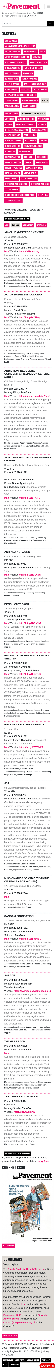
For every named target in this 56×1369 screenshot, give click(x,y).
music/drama (11, 178)
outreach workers (40, 184)
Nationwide (28, 225)
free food (42, 156)
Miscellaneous (40, 89)
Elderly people (12, 73)
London (15, 225)
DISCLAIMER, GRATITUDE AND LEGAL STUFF (21, 1360)
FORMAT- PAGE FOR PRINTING (17, 1153)
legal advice (42, 162)
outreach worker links (16, 184)
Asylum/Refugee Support (17, 56)
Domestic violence (38, 62)
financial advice (12, 156)
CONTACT (46, 1360)
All (6, 225)
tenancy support (13, 200)
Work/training (12, 105)
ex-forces (10, 151)
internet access (13, 162)
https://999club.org (29, 251)
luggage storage (34, 167)
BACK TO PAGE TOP (10, 1335)
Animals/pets (30, 51)
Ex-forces (28, 73)
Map (6, 251)
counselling (29, 135)
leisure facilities (13, 167)
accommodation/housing (33, 113)
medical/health (12, 173)
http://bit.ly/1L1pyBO (30, 674)
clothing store (12, 135)
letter (23, 1304)
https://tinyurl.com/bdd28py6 (34, 396)
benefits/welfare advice (16, 129)
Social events (11, 100)
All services (11, 40)
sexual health (11, 189)
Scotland (41, 225)
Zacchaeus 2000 (12, 1315)
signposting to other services (19, 194)
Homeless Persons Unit (35, 84)
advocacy (9, 118)
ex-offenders (25, 151)
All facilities (11, 113)
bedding (42, 124)
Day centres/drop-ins (15, 62)
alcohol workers (26, 118)
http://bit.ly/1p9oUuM (30, 939)
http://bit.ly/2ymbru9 (24, 1112)
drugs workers (12, 146)
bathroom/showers (25, 124)
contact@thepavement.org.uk (19, 1322)
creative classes (13, 140)
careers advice (39, 129)
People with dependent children (20, 94)
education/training (33, 146)
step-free (43, 194)
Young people (29, 105)
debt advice (30, 140)
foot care (28, 156)
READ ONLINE (8, 1245)
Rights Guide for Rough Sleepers (26, 1269)
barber (8, 124)
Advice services (12, 51)
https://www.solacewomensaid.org (32, 991)
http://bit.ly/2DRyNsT (30, 623)
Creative (37, 56)
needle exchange (29, 178)
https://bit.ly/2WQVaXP (31, 747)
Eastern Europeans (33, 67)
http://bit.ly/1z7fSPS (29, 498)
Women (45, 100)
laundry (28, 162)
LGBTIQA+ (25, 89)
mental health (30, 173)
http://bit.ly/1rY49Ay (29, 317)
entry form (43, 1161)
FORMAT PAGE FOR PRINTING (17, 218)
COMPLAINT (14, 1364)
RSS (5, 1364)
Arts (42, 51)
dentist (43, 140)
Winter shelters (30, 100)
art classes (43, 118)
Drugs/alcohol (12, 67)
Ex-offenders (11, 78)
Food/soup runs (29, 78)
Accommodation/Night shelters (20, 46)
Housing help (11, 89)
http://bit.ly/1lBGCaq (30, 575)
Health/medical (12, 84)
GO (50, 23)
